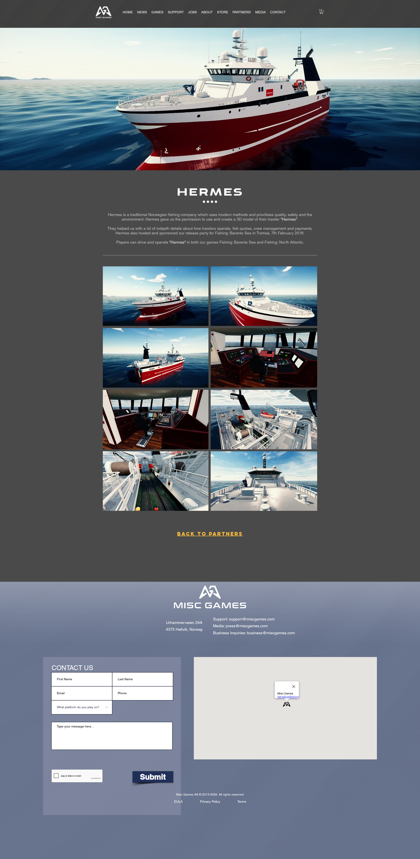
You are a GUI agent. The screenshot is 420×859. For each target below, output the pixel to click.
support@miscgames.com (252, 619)
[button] (157, 12)
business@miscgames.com (271, 633)
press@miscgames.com (247, 626)
